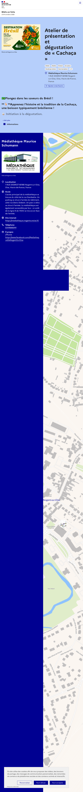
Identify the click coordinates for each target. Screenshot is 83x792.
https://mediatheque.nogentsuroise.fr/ (22, 220)
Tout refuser (41, 783)
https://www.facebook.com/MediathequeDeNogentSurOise (22, 238)
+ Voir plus (6, 120)
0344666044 (10, 227)
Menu (80, 3)
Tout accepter (57, 783)
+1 (71, 69)
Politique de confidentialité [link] (13, 786)
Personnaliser (25, 783)
